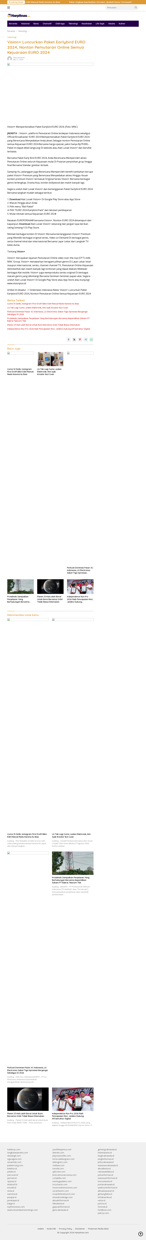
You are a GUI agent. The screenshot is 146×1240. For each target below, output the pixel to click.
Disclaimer (80, 1228)
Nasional (25, 23)
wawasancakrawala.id (108, 1165)
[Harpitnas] (19, 15)
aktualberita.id (104, 1168)
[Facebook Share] (68, 339)
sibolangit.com (14, 1155)
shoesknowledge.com (62, 1197)
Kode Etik (51, 1228)
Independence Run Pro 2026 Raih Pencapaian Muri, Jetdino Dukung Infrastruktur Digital (48, 329)
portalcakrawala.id (106, 1184)
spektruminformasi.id (107, 1187)
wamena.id (12, 1194)
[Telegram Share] (86, 339)
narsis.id (101, 1200)
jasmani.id (12, 1178)
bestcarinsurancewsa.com (64, 1175)
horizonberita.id (105, 1181)
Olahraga (60, 23)
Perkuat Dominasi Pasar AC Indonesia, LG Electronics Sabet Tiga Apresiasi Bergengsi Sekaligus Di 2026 (47, 313)
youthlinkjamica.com (61, 1149)
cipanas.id (11, 1181)
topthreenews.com (16, 1206)
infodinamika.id (105, 1197)
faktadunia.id (58, 1203)
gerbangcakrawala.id (107, 1149)
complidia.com (59, 1178)
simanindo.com (14, 1162)
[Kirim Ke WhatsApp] (91, 339)
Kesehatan (87, 23)
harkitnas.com (13, 1149)
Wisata (111, 23)
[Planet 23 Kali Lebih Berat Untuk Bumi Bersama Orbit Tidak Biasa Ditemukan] (50, 586)
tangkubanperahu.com (17, 1152)
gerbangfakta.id (105, 1194)
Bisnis (36, 23)
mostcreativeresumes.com (64, 1187)
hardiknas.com (104, 1210)
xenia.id (10, 1191)
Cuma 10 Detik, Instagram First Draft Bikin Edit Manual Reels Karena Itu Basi (43, 303)
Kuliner (122, 23)
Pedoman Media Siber (98, 1228)
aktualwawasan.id (106, 1191)
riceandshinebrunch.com (63, 1194)
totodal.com (58, 1168)
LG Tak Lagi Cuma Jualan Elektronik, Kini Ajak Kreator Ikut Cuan (37, 307)
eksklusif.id (12, 1184)
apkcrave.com (58, 1171)
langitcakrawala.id (106, 1155)
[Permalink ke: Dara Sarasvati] (9, 58)
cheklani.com (58, 1165)
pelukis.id (11, 1171)
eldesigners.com (59, 1162)
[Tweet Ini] (74, 339)
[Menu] (9, 7)
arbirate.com (58, 1152)
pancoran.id (12, 1175)
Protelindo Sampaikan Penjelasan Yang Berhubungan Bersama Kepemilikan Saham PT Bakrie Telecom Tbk (48, 319)
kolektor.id (12, 1168)
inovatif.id (11, 1187)
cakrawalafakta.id (106, 1171)
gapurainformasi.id (61, 1206)
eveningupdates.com (62, 1181)
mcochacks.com (59, 1184)
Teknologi (73, 23)
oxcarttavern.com (60, 1191)
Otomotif (47, 23)
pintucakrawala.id (106, 1162)
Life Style (100, 23)
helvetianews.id (105, 1152)
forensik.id (102, 1206)
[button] (136, 7)
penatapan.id (13, 1200)
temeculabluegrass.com (63, 1159)
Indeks (41, 1228)
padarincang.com (15, 1165)
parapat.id (11, 1197)
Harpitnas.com (82, 1232)
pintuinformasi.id (105, 1175)
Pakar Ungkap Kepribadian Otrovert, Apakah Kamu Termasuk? (81, 2)
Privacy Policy (65, 1228)
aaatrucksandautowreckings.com (22, 1210)
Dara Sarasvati (19, 57)
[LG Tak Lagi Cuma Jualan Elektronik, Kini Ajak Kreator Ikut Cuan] (50, 359)
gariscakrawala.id (60, 1210)
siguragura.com (14, 1159)
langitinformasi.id (105, 1159)
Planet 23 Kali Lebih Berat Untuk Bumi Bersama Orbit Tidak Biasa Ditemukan (43, 325)
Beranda (13, 23)
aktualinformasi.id (60, 1200)
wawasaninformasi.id (107, 1178)
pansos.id (102, 1203)
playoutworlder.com (61, 1155)
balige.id (11, 1203)
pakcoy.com (103, 1213)
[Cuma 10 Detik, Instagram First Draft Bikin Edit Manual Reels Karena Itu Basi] (20, 359)
